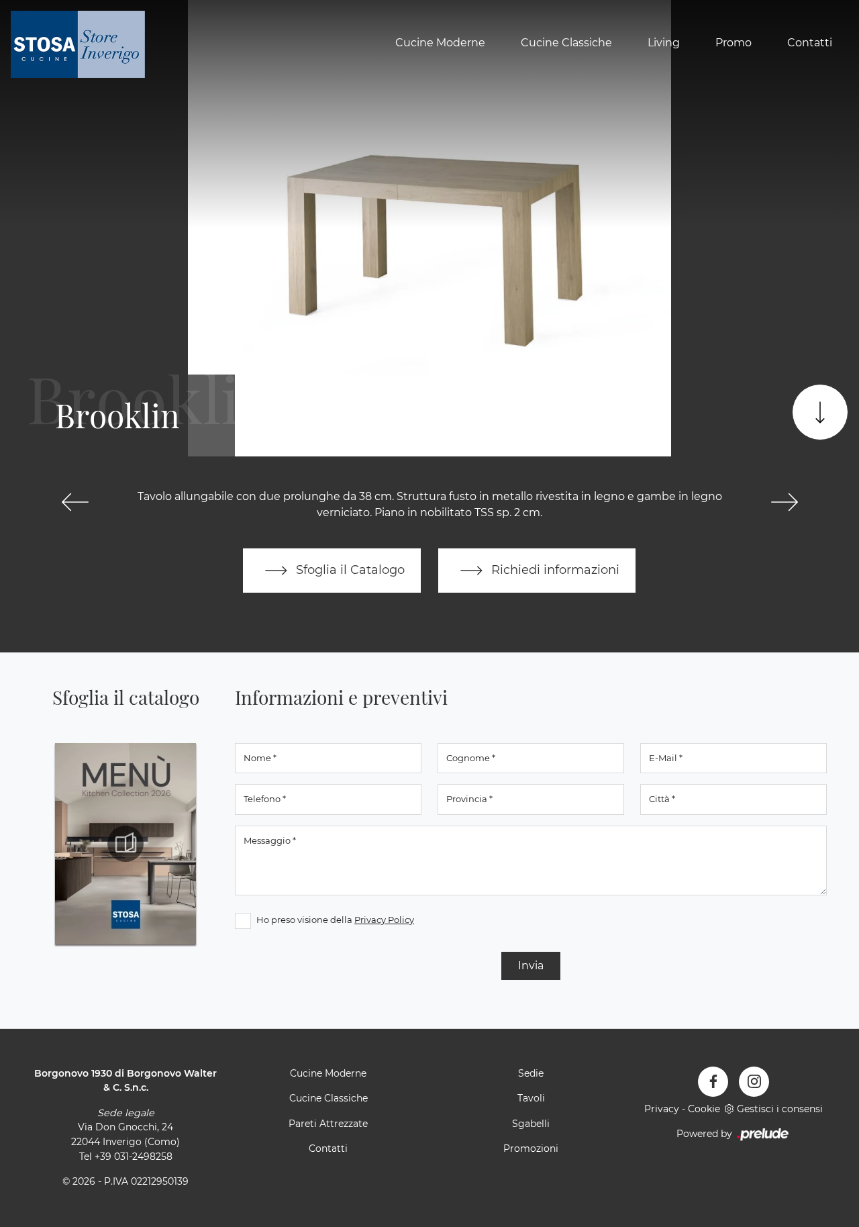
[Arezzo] (74, 502)
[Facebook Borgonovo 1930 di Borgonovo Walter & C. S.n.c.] (713, 1082)
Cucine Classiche (566, 42)
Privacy (661, 1109)
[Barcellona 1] (784, 502)
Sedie (531, 1073)
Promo (733, 42)
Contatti (809, 42)
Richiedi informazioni (553, 569)
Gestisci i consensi (780, 1109)
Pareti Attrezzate (328, 1124)
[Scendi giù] (820, 412)
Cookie (704, 1109)
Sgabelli (531, 1124)
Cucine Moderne (440, 42)
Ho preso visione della (335, 919)
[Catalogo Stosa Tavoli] (125, 843)
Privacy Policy (384, 919)
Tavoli (531, 1098)
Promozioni (530, 1148)
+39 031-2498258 (133, 1156)
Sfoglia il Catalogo (349, 569)
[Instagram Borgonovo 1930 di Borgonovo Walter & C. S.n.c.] (754, 1082)
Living (664, 42)
